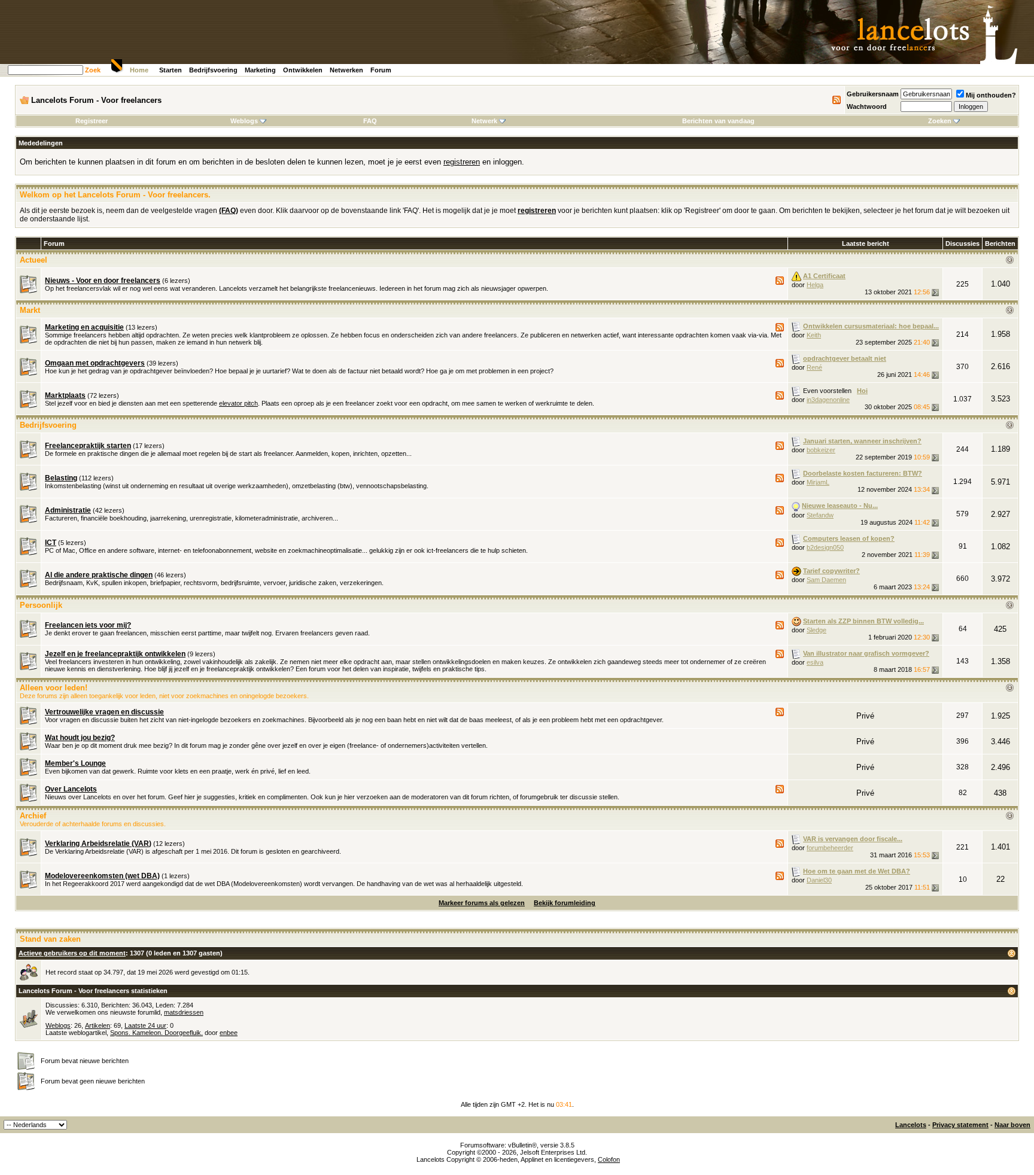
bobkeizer (821, 449)
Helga (815, 284)
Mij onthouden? (991, 95)
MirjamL (818, 482)
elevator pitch (238, 403)
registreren (461, 161)
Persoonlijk (41, 605)
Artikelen (97, 1025)
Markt (30, 310)
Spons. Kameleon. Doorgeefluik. (156, 1032)
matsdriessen (183, 1012)
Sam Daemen (826, 579)
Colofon (609, 1159)
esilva (815, 662)
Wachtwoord (867, 106)
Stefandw (820, 515)
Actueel (33, 259)
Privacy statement (960, 1124)
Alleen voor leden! (53, 687)
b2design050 (825, 547)
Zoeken (939, 120)
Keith (814, 335)
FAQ (370, 120)
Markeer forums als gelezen (482, 902)
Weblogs (244, 120)
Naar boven (1012, 1124)
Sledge (816, 630)
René (814, 367)
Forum (380, 70)
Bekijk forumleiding (564, 902)
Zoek (93, 70)
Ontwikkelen (303, 70)
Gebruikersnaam (873, 94)
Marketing (260, 70)
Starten (170, 70)
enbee (229, 1032)
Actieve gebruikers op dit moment (72, 953)
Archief (33, 815)
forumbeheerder (830, 847)
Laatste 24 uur (145, 1025)
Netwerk (484, 120)
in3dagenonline (828, 399)
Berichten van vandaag (718, 120)
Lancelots (910, 1124)
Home (139, 70)
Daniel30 (819, 880)
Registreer (91, 120)
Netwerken (346, 70)
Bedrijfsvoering (213, 70)
